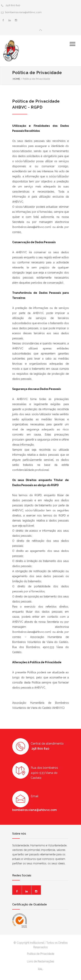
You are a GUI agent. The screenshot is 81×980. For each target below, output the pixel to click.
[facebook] (3, 20)
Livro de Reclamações (40, 961)
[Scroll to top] (74, 973)
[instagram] (16, 20)
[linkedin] (9, 20)
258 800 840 (12, 5)
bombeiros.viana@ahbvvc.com (23, 12)
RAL (40, 969)
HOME (16, 78)
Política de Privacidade (40, 953)
